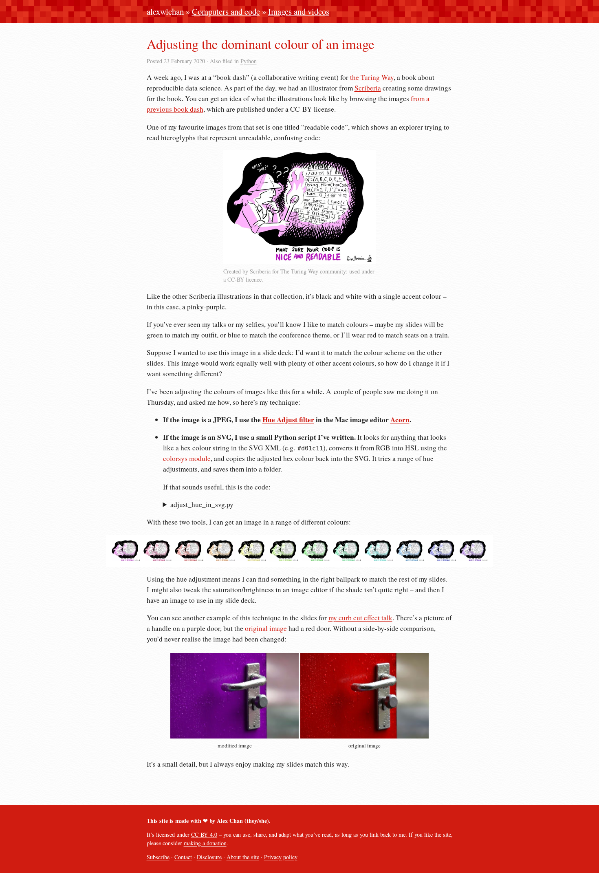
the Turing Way (372, 77)
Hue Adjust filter (288, 419)
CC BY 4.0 (204, 834)
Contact (183, 857)
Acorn (400, 419)
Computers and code (226, 11)
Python (248, 61)
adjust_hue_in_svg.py (201, 504)
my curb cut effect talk (360, 617)
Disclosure (209, 857)
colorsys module (187, 458)
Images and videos (298, 11)
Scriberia (368, 88)
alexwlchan (165, 11)
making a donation (205, 843)
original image (266, 628)
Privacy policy (280, 857)
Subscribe (158, 857)
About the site (243, 857)
